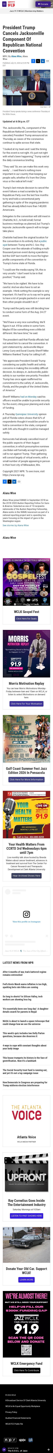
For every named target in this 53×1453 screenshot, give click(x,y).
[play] (4, 1449)
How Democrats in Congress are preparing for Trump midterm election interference (25, 1084)
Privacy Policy (11, 1412)
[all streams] (49, 1449)
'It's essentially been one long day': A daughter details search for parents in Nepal (25, 1010)
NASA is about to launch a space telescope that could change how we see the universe (26, 1022)
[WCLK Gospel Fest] (26, 582)
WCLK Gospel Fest (26, 612)
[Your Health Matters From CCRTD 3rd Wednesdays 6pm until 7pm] (26, 814)
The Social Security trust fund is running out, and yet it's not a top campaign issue (25, 1072)
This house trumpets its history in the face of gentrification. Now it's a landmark (25, 1059)
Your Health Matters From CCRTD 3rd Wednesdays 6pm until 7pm (26, 848)
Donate (44, 4)
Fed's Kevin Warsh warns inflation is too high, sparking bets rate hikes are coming (25, 986)
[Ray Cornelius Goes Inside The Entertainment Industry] (26, 1173)
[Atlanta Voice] (26, 1113)
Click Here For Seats (26, 618)
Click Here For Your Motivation (26, 703)
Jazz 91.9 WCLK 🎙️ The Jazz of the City (22, 951)
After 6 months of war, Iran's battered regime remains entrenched (24, 973)
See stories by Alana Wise (16, 525)
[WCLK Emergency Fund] (26, 1324)
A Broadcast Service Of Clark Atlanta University (25, 1400)
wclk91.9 (46, 951)
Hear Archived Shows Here (26, 875)
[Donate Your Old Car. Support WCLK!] (26, 1245)
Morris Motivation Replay (26, 683)
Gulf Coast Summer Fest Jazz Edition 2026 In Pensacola (26, 771)
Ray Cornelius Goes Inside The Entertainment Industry (26, 1203)
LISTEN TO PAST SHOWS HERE (26, 1215)
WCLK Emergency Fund (26, 1363)
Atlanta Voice (26, 1137)
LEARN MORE (26, 1279)
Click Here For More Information (26, 779)
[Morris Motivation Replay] (26, 653)
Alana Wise (16, 56)
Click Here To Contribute (26, 1370)
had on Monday (28, 396)
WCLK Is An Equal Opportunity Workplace (22, 1406)
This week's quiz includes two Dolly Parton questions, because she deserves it (24, 1035)
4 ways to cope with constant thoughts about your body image (24, 1047)
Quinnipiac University (26, 414)
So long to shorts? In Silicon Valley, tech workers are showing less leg (23, 998)
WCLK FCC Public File (14, 1424)
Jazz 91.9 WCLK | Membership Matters (26, 11)
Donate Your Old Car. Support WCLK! (26, 1271)
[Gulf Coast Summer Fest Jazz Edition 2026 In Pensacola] (26, 739)
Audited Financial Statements (18, 1418)
